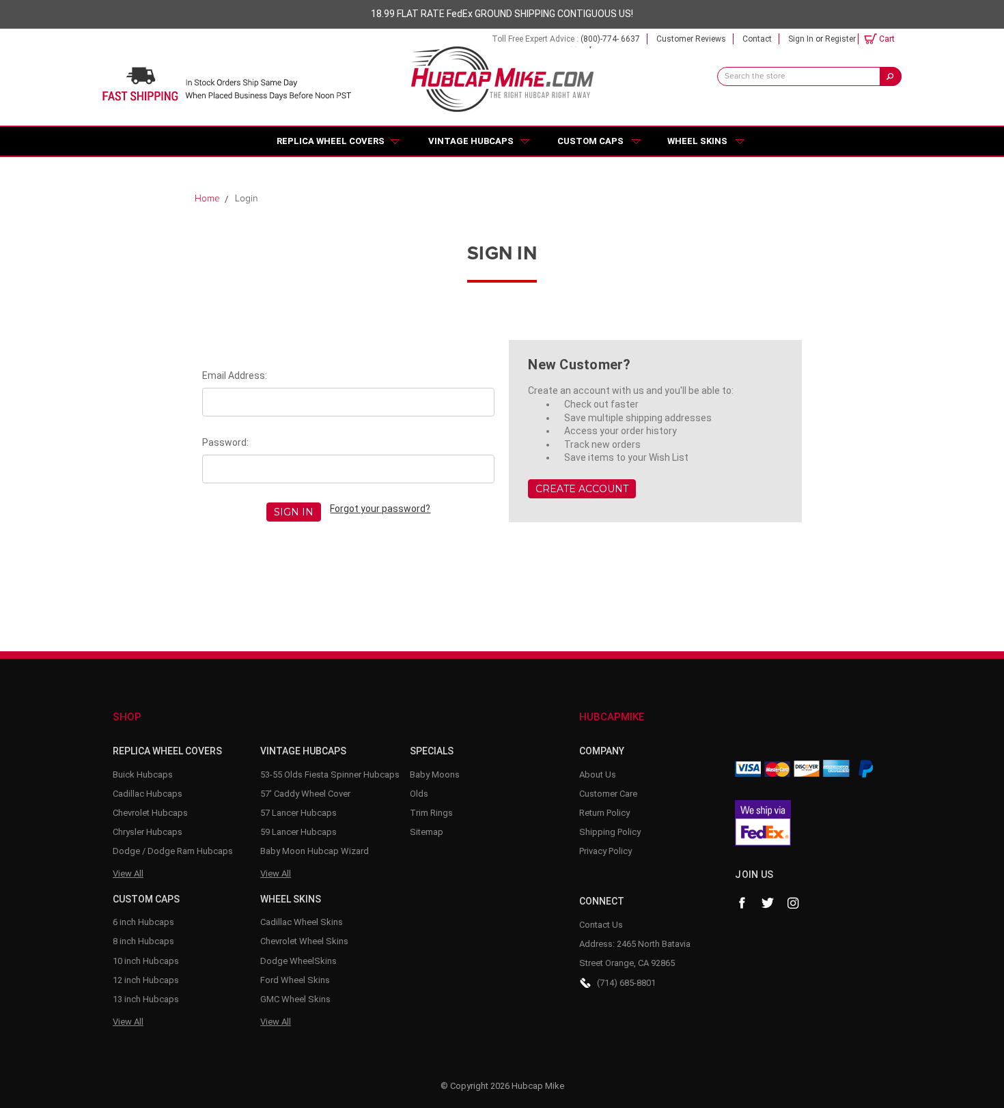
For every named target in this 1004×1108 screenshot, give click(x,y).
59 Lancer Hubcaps (298, 832)
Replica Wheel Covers (331, 141)
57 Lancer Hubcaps (298, 813)
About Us (597, 774)
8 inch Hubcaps (143, 941)
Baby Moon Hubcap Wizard (314, 851)
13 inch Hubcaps (146, 999)
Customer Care (608, 794)
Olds (419, 794)
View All (128, 873)
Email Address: (234, 375)
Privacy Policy (605, 851)
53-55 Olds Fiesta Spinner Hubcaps (330, 774)
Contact (757, 39)
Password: (225, 442)
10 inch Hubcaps (146, 961)
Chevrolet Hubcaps (150, 813)
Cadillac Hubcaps (147, 794)
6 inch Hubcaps (143, 922)
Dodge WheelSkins (298, 961)
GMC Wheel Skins (295, 999)
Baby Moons (435, 774)
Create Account (581, 489)
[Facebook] (742, 903)
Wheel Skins (697, 141)
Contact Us (601, 925)
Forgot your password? (380, 508)
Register (840, 39)
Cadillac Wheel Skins (301, 922)
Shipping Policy (610, 832)
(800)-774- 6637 (610, 39)
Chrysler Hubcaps (147, 832)
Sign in (800, 39)
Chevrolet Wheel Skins (304, 941)
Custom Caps (590, 141)
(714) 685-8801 (626, 983)
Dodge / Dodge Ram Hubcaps (173, 851)
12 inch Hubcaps (146, 980)
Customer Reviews (691, 39)
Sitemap (426, 832)
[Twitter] (768, 903)
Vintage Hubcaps (471, 141)
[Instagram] (793, 903)
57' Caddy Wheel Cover (305, 794)
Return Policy (604, 813)
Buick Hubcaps (143, 774)
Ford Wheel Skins (295, 980)
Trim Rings (431, 813)
